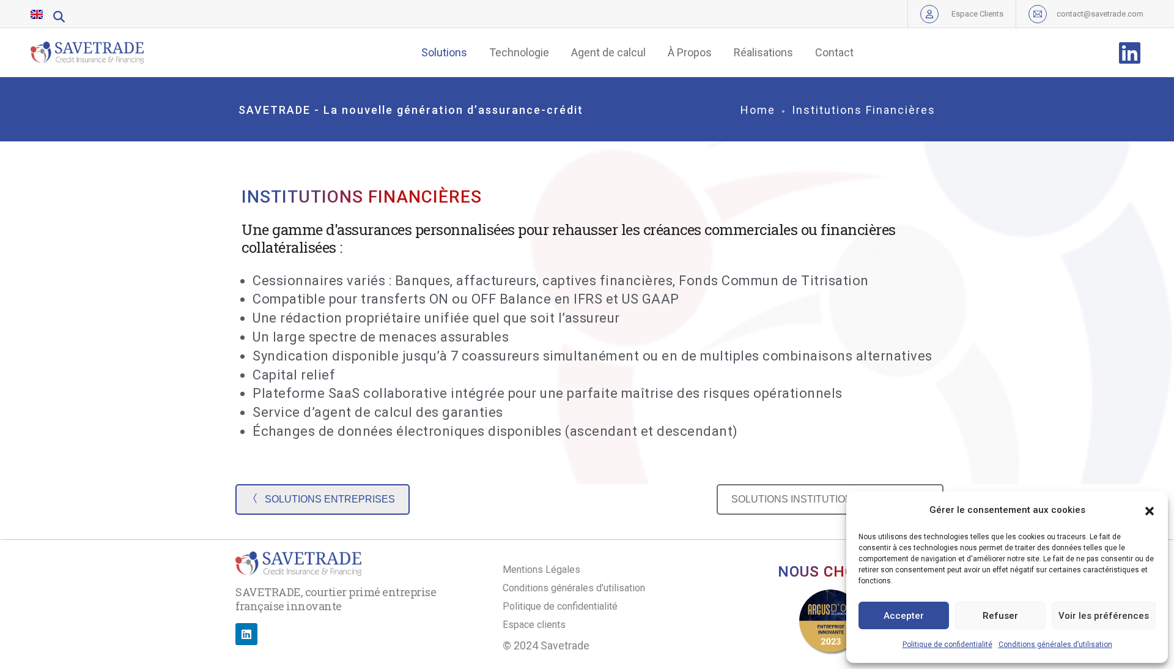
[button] (1149, 510)
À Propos (690, 52)
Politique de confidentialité (947, 644)
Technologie (519, 52)
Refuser (1000, 615)
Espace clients (534, 624)
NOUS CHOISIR (831, 571)
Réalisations (763, 52)
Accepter (904, 615)
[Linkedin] (246, 634)
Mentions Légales (541, 569)
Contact (834, 52)
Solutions (444, 52)
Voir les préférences (1103, 615)
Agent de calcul (608, 52)
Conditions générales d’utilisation (1055, 644)
